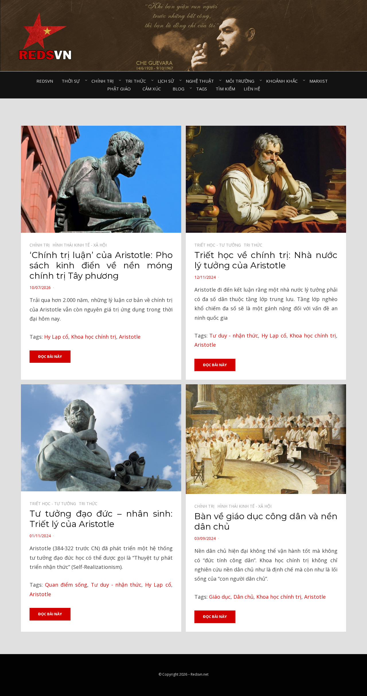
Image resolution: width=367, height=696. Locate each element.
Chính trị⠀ (104, 81)
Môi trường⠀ (241, 81)
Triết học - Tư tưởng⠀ (219, 245)
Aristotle (129, 336)
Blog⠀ (180, 89)
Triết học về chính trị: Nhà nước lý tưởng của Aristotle (265, 260)
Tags (201, 89)
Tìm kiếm (225, 89)
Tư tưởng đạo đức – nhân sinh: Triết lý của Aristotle (101, 518)
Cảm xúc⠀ (153, 89)
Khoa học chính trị (93, 336)
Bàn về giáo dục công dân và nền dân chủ (265, 521)
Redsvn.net (199, 674)
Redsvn (44, 81)
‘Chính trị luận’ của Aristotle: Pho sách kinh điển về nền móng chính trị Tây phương (101, 265)
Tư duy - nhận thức (233, 335)
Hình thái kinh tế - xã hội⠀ (81, 245)
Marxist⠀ (320, 81)
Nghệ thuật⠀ (201, 81)
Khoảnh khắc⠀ (283, 81)
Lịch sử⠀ (167, 81)
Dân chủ (243, 596)
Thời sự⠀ (72, 81)
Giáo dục (220, 596)
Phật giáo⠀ (120, 89)
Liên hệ (252, 89)
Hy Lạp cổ (56, 336)
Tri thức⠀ (137, 81)
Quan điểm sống (66, 584)
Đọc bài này (50, 356)
